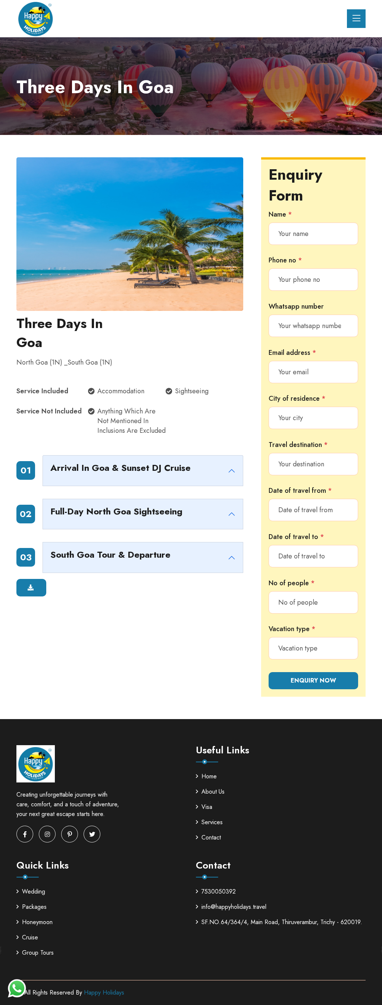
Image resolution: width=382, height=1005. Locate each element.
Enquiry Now (313, 680)
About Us (213, 791)
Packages (34, 906)
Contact (211, 837)
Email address (292, 352)
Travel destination (298, 445)
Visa (206, 807)
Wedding (33, 891)
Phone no (285, 260)
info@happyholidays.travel (233, 906)
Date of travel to (296, 537)
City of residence (297, 398)
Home (209, 776)
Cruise (30, 937)
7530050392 (218, 891)
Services (212, 822)
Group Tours (38, 952)
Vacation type (292, 629)
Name (280, 214)
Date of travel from (300, 490)
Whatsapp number (296, 306)
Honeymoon (37, 922)
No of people (292, 583)
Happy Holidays (104, 992)
